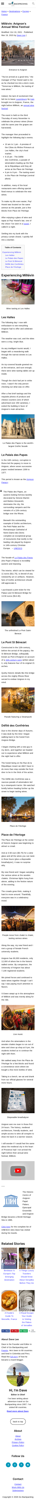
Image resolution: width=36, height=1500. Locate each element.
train (32, 99)
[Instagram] (14, 1464)
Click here (5, 1227)
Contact (18, 1484)
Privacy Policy (18, 1442)
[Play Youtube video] (18, 1170)
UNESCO (18, 548)
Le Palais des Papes (14, 258)
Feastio (4, 1350)
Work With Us (18, 1487)
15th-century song (14, 660)
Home (4, 11)
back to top (18, 1422)
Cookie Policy (18, 1445)
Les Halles (9, 255)
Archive (18, 1439)
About (18, 1436)
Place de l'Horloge (13, 267)
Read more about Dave (18, 1411)
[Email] (27, 1464)
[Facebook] (8, 1464)
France (4, 14)
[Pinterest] (21, 1464)
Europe (25, 11)
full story (14, 1357)
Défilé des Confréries (14, 264)
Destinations (14, 11)
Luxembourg (21, 99)
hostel (26, 224)
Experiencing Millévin (11, 252)
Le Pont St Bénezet (13, 261)
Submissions (18, 1490)
